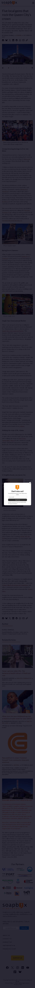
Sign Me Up (17, 499)
